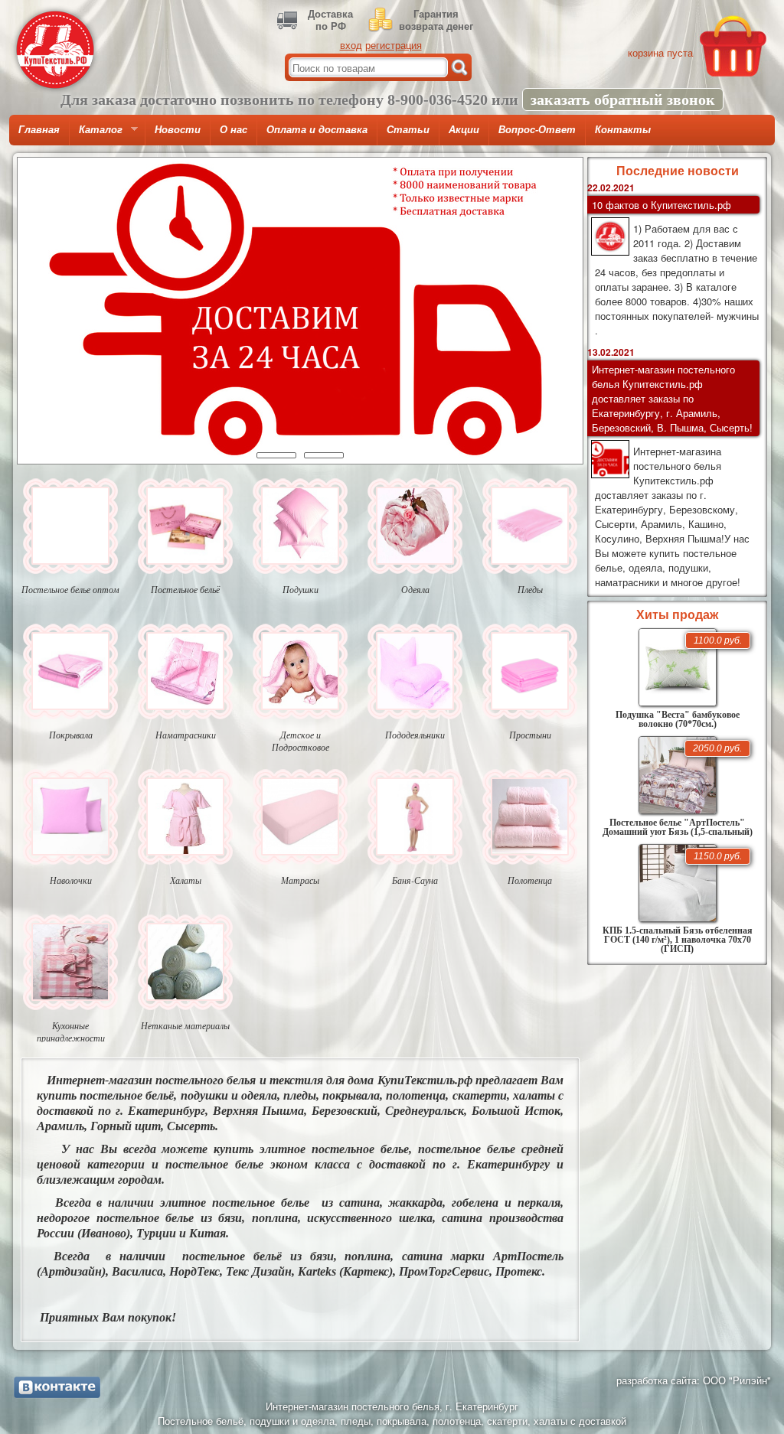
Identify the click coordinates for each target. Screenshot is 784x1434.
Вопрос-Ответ (537, 129)
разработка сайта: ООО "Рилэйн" (693, 1380)
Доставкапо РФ (330, 20)
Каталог (96, 134)
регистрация (393, 44)
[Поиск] (459, 67)
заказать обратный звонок (623, 99)
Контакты (623, 129)
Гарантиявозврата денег (436, 20)
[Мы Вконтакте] (57, 1387)
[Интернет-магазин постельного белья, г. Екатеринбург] (55, 50)
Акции (464, 129)
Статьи (408, 129)
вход (351, 44)
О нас (233, 129)
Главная (39, 129)
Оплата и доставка (317, 129)
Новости (178, 129)
